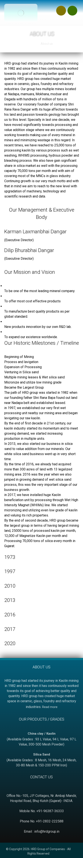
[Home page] (31, 43)
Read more (49, 707)
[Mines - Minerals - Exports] (20, 13)
